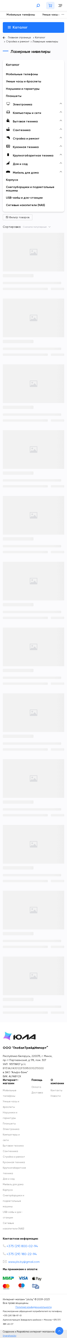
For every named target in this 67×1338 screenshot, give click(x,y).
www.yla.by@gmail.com (24, 1262)
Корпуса (8, 1190)
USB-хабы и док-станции (13, 1215)
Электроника (11, 1129)
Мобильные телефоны (21, 14)
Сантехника (10, 1151)
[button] (62, 14)
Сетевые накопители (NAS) (13, 1226)
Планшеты (9, 1124)
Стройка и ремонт (14, 1157)
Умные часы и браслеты (11, 1104)
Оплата (36, 1087)
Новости (56, 1096)
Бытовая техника (13, 1146)
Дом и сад (9, 1179)
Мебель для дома (13, 1184)
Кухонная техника (14, 1162)
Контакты (56, 1090)
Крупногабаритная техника (14, 1171)
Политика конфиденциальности (33, 1307)
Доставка (37, 1093)
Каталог (20, 27)
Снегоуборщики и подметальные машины (13, 1201)
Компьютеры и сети (11, 1138)
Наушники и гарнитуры (10, 1115)
